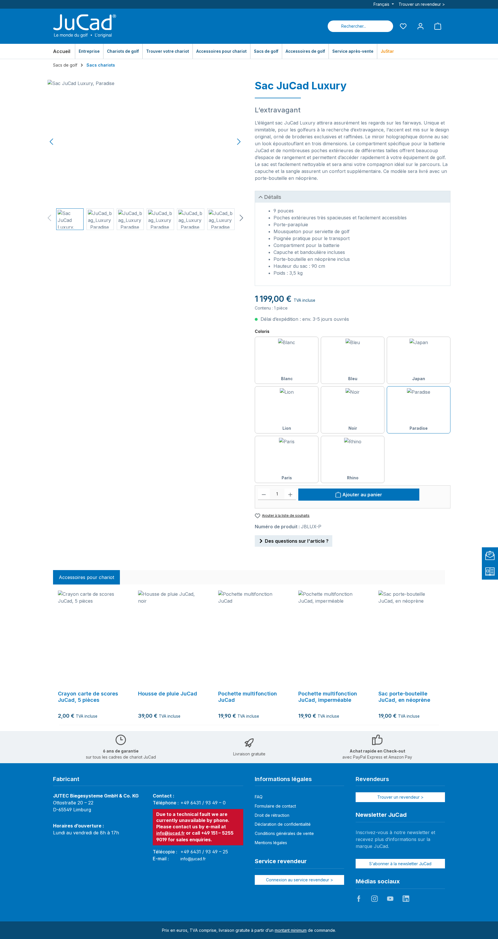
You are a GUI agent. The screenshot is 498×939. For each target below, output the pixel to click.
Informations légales (283, 779)
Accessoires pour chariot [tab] (86, 577)
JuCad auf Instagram (374, 898)
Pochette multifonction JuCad (247, 697)
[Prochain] (238, 141)
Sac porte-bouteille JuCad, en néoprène (404, 697)
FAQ (259, 796)
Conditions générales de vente (284, 833)
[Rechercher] (386, 26)
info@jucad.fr (170, 833)
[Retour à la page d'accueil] (84, 26)
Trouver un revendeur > (422, 4)
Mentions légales (271, 842)
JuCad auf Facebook (359, 898)
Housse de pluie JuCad (167, 694)
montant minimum (291, 930)
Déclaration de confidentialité (283, 824)
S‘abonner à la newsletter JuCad (400, 863)
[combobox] (354, 26)
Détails (272, 197)
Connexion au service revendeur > (299, 879)
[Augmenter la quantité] (290, 494)
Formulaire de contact (275, 806)
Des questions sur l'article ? (297, 541)
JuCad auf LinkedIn (406, 898)
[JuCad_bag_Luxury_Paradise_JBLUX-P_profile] (145, 142)
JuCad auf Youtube (390, 898)
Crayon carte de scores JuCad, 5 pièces (88, 697)
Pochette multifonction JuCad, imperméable (327, 697)
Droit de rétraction (272, 815)
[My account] (420, 26)
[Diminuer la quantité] (264, 494)
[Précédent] (52, 141)
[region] (145, 155)
